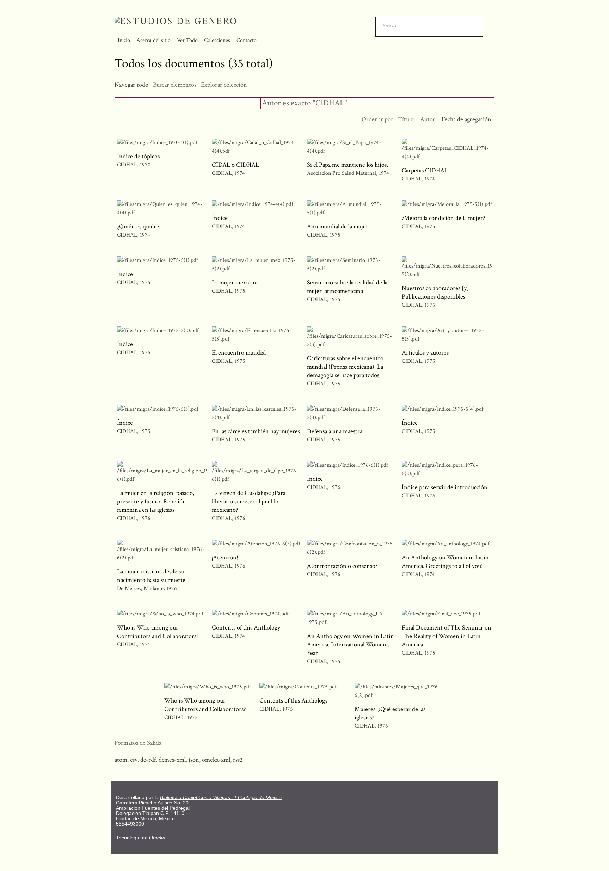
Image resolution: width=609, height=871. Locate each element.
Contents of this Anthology (246, 628)
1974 (240, 173)
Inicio (124, 40)
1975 (335, 235)
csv (133, 760)
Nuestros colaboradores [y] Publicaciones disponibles (435, 292)
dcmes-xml (172, 760)
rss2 (238, 760)
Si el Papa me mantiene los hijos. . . (350, 165)
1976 (145, 518)
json (194, 760)
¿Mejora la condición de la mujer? (443, 218)
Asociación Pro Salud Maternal (341, 173)
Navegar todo (131, 85)
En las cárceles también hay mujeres (256, 431)
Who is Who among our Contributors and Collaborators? (157, 632)
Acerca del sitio (153, 40)
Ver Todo (187, 40)
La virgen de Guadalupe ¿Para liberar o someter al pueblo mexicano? (248, 501)
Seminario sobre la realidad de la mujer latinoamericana (347, 286)
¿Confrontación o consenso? (342, 566)
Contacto (246, 40)
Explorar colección (224, 85)
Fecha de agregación (466, 119)
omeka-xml (216, 760)
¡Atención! (225, 557)
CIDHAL (127, 164)
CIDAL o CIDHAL (235, 165)
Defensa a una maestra (334, 431)
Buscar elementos (174, 85)
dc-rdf (148, 760)
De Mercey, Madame (140, 588)
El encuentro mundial (239, 353)
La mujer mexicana (235, 282)
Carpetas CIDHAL (425, 170)
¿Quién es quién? (138, 226)
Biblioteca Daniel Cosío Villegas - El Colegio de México (221, 797)
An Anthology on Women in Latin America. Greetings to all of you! (445, 561)
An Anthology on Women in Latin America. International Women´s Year (350, 644)
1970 (145, 164)
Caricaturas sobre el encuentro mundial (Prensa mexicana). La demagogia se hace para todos (345, 366)
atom (121, 760)
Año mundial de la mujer (337, 226)
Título (406, 119)
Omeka (157, 837)
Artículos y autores (425, 353)
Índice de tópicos (138, 156)
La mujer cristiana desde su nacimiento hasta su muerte (151, 576)
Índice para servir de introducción (444, 487)
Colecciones (217, 40)
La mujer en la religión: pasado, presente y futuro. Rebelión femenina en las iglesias (155, 501)
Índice (220, 218)
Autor (427, 119)
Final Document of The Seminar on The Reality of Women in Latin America (446, 636)
